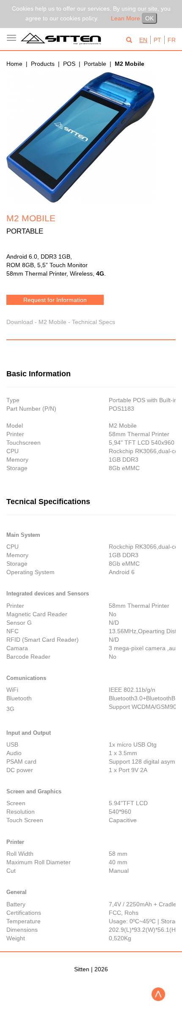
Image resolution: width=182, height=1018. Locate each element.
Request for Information (55, 299)
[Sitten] (63, 39)
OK (149, 18)
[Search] (129, 40)
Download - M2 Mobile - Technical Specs (60, 322)
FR (172, 40)
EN (143, 40)
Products (43, 63)
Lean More (125, 18)
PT (157, 40)
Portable (95, 63)
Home (14, 63)
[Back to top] (158, 994)
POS (69, 63)
